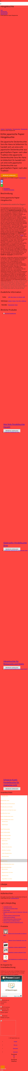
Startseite (3, 129)
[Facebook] (14, 181)
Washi (21, 235)
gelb (9, 297)
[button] (3, 1067)
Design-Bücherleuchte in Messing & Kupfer (12, 919)
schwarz (20, 297)
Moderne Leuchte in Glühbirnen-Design (11, 920)
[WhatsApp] (14, 185)
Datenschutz (15, 1048)
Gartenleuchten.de (15, 898)
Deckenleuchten (4, 12)
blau (12, 297)
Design (14, 301)
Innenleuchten (4, 11)
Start (2, 10)
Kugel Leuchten (6, 910)
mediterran (23, 301)
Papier (16, 304)
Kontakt (15, 1041)
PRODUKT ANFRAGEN (9, 175)
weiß (24, 297)
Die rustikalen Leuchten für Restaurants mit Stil (13, 922)
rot (17, 297)
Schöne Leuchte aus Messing (9, 917)
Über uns (15, 1045)
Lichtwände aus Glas (7, 906)
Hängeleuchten (4, 14)
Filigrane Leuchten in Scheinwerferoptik (11, 915)
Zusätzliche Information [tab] (8, 189)
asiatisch (10, 301)
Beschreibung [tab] (6, 188)
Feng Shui (18, 301)
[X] (14, 1056)
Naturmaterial (11, 304)
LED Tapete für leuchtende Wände (10, 908)
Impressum (15, 1051)
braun (14, 297)
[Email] (14, 183)
